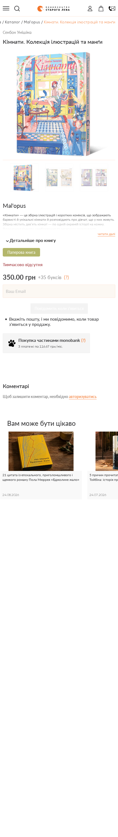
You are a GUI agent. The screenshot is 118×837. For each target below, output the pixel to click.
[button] (59, 240)
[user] (90, 8)
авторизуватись (83, 396)
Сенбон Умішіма (17, 32)
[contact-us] (112, 8)
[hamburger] (6, 8)
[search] (17, 8)
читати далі (106, 234)
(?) (66, 277)
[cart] (101, 8)
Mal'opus (32, 22)
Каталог (12, 22)
